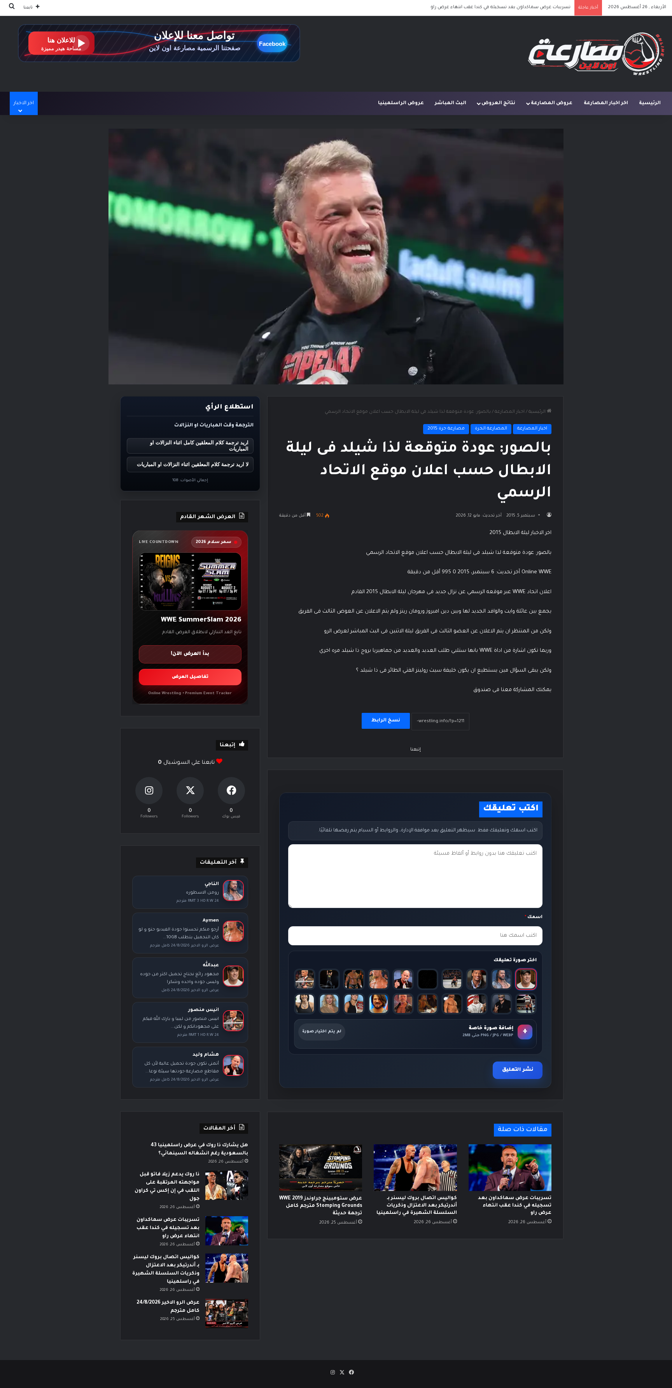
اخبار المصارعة (510, 412)
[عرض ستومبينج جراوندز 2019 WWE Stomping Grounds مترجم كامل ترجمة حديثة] (320, 1167)
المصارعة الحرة (491, 428)
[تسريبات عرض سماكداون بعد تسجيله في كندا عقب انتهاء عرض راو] (510, 1167)
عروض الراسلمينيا (401, 103)
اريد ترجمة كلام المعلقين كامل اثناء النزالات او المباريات (199, 446)
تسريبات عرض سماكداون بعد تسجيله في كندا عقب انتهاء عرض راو (514, 1206)
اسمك (533, 917)
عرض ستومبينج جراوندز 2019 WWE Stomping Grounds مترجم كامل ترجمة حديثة (320, 1206)
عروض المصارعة (551, 103)
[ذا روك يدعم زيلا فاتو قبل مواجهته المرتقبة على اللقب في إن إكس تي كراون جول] (226, 1185)
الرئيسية (650, 103)
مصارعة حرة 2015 (446, 428)
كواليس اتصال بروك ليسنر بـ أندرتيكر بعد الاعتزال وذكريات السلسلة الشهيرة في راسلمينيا (477, 7)
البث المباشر (450, 103)
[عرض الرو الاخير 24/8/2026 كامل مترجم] (226, 1313)
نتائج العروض (498, 103)
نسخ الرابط (385, 720)
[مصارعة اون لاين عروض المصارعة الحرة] (596, 53)
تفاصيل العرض (190, 677)
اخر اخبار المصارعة (606, 103)
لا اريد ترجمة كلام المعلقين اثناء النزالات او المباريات (192, 464)
